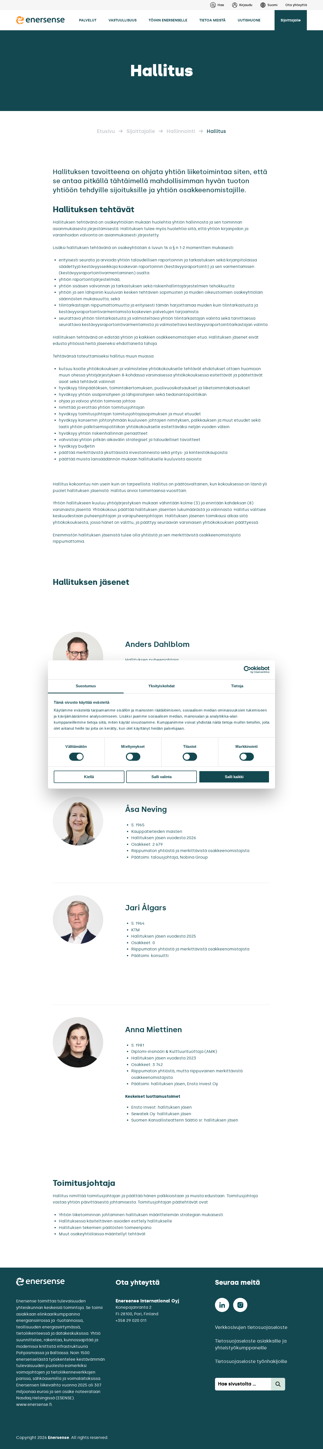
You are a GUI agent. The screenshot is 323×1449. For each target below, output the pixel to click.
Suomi (272, 5)
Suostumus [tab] (86, 686)
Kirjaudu (245, 5)
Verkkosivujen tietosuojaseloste (251, 1327)
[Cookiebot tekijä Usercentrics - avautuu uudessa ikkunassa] (247, 669)
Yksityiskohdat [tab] (161, 686)
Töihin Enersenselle (168, 20)
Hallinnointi (181, 131)
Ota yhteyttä (296, 5)
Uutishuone (249, 20)
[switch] (133, 757)
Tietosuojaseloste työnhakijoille (251, 1361)
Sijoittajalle (291, 20)
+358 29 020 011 (131, 1320)
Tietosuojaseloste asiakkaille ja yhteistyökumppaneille (251, 1344)
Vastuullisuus (123, 20)
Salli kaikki (234, 777)
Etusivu (106, 131)
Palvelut (87, 20)
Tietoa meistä (212, 20)
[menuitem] (238, 5)
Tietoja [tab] (237, 686)
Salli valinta (161, 777)
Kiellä (89, 777)
